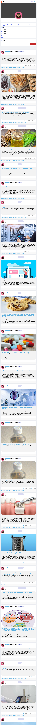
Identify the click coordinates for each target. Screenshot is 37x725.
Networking (21, 51)
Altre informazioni (22, 107)
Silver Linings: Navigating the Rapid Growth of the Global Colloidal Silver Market (17, 444)
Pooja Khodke (18, 20)
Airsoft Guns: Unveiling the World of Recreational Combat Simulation (15, 112)
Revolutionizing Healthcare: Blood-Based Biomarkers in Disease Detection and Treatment (17, 668)
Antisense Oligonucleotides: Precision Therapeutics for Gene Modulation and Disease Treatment (17, 371)
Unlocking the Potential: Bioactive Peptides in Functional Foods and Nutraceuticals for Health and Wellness (18, 187)
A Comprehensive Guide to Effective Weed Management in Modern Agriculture (17, 592)
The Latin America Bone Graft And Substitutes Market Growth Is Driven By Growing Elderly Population (18, 516)
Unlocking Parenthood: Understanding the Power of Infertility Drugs (15, 352)
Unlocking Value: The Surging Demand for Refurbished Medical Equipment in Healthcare (17, 408)
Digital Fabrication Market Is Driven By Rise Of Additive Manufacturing (16, 278)
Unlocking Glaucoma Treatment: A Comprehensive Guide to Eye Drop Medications (18, 168)
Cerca (33, 44)
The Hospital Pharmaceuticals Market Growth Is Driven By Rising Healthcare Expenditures (17, 704)
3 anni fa (6, 52)
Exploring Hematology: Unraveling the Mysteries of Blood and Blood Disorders (17, 648)
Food (19, 71)
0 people (9, 36)
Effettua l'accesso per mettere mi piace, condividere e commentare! (13, 67)
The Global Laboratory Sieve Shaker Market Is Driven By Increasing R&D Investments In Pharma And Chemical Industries (16, 553)
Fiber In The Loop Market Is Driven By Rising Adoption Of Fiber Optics (15, 243)
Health (20, 164)
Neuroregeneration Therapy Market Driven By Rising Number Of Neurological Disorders (17, 207)
